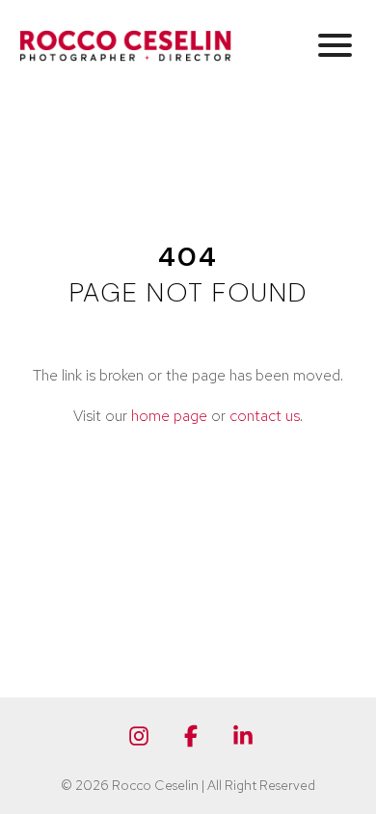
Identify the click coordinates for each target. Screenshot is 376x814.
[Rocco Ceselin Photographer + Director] (125, 45)
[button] (335, 44)
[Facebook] (191, 736)
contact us (264, 416)
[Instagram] (139, 736)
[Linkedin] (243, 736)
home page (169, 416)
